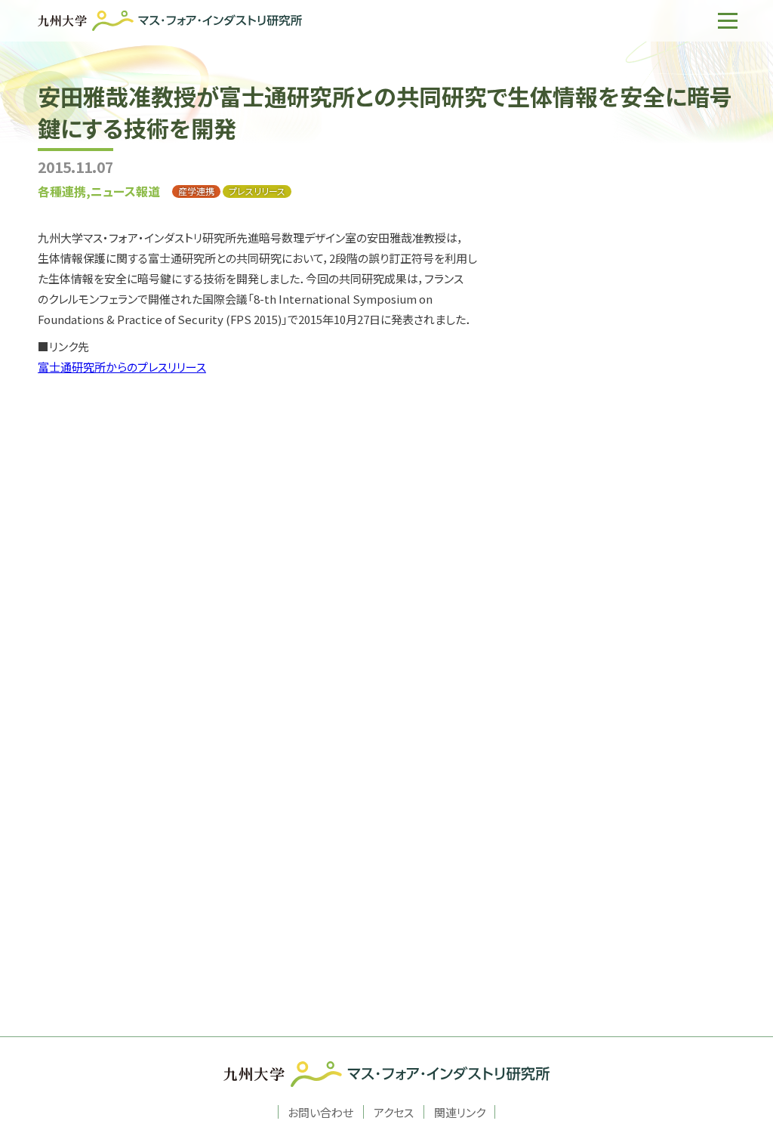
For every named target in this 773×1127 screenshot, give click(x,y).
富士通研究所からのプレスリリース (122, 367)
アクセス (394, 1112)
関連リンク (459, 1112)
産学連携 (196, 191)
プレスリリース (257, 191)
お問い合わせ (320, 1112)
